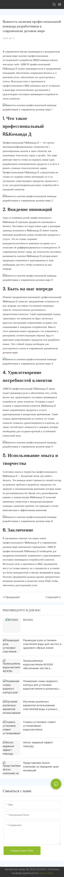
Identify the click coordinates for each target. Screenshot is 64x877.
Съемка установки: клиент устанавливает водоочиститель (39, 725)
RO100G (28, 619)
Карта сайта (45, 872)
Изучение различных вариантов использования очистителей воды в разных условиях (40, 705)
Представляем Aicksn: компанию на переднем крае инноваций (41, 766)
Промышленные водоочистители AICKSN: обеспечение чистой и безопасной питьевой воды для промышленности (42, 664)
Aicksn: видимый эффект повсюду (38, 744)
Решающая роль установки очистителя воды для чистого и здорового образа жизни (42, 644)
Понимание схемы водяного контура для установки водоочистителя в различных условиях (41, 685)
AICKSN (41, 869)
